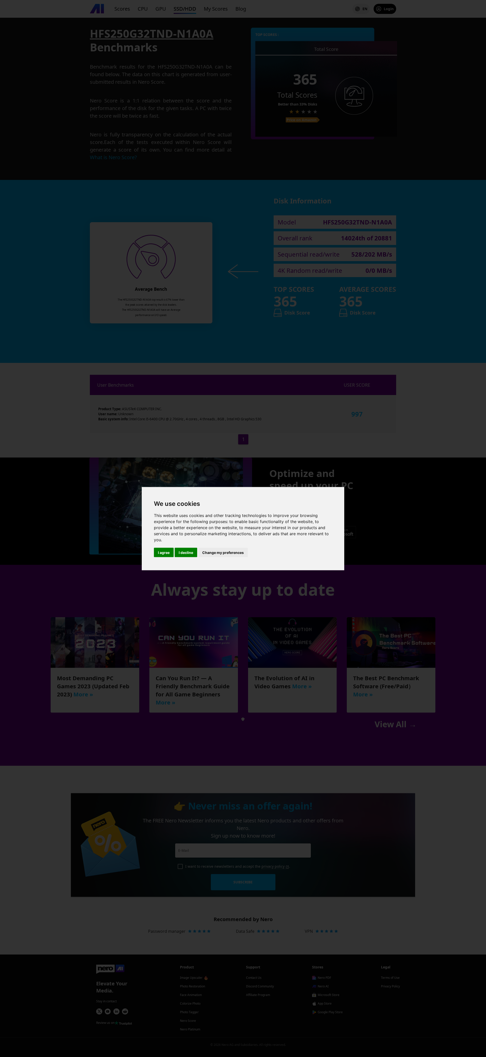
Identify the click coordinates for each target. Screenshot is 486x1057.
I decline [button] (186, 552)
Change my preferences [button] (223, 552)
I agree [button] (164, 552)
